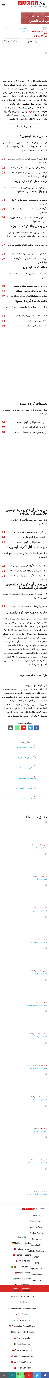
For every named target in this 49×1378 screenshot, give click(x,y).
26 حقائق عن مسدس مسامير (37, 1163)
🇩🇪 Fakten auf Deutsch (22, 1243)
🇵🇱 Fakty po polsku (22, 1338)
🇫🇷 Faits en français (22, 1249)
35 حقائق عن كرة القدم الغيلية (36, 1005)
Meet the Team (36, 1227)
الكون (35, 16)
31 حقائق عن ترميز (40, 1131)
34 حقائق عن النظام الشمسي (26, 788)
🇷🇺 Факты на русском (22, 1350)
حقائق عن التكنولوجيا (12, 40)
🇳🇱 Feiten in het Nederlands (22, 1332)
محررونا (43, 704)
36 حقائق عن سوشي (40, 911)
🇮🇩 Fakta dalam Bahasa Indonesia (22, 1308)
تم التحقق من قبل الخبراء (19, 28)
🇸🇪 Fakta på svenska (22, 1279)
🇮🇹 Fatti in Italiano (22, 1261)
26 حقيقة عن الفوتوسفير (27, 778)
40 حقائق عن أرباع (40, 879)
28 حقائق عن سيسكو (40, 1100)
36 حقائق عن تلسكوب (28, 798)
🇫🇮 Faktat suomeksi (22, 1290)
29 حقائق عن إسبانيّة (40, 974)
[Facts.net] (32, 3)
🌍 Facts (22, 1237)
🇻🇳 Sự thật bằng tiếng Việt (22, 1362)
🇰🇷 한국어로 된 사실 (22, 1320)
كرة (30, 111)
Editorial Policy (36, 1221)
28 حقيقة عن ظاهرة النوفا (27, 758)
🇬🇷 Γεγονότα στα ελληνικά (22, 1296)
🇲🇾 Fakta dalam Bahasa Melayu (22, 1326)
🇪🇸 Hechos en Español (22, 1255)
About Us (36, 1215)
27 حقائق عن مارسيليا (39, 848)
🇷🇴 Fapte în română (22, 1344)
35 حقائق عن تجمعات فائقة (26, 747)
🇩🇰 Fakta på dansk (22, 1273)
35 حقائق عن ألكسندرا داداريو (37, 1194)
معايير (25, 700)
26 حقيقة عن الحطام (40, 1037)
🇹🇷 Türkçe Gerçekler (22, 1368)
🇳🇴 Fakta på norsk (22, 1285)
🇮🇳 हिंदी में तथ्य (22, 1302)
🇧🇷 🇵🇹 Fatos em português (22, 1267)
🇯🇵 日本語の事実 (22, 1314)
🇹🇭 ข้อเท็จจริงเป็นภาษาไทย (22, 1356)
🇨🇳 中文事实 (22, 1374)
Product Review (36, 1233)
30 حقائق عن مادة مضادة (27, 768)
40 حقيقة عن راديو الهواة (38, 1068)
